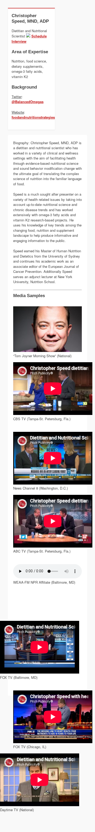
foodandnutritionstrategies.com (37, 117)
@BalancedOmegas (28, 101)
